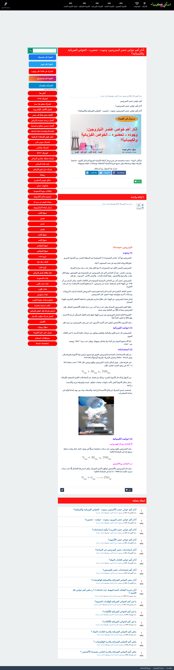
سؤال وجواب (42, 327)
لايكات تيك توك (42, 262)
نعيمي (42, 218)
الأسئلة (144, 6)
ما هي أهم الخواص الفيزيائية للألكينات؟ (119, 611)
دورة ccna (42, 256)
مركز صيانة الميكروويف (42, 207)
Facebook (120, 173)
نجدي (42, 224)
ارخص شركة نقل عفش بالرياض (42, 311)
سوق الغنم (42, 213)
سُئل (140, 96)
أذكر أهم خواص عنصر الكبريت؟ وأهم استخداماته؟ (114, 529)
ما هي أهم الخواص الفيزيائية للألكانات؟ (119, 621)
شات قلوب (42, 289)
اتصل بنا (169, 668)
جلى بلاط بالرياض (42, 164)
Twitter (107, 173)
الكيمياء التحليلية (84, 6)
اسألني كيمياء (99, 596)
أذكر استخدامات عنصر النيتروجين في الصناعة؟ (115, 550)
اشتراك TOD (42, 99)
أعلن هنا (42, 93)
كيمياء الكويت (118, 96)
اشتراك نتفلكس (42, 148)
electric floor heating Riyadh (42, 131)
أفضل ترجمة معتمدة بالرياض (42, 120)
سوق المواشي (42, 246)
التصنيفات (137, 6)
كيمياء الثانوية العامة (70, 6)
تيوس (42, 229)
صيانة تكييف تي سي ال (42, 202)
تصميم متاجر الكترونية (42, 197)
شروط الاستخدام (145, 668)
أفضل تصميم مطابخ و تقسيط (42, 126)
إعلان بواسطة (50, 90)
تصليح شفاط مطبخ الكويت (42, 300)
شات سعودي (42, 295)
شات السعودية (42, 278)
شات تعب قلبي (42, 284)
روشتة (42, 175)
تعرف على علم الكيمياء (42, 333)
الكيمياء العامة (109, 6)
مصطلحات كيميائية (42, 338)
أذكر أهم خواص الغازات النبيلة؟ (122, 560)
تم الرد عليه (129, 204)
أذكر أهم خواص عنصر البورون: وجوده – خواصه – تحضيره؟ (110, 519)
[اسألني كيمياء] (161, 4)
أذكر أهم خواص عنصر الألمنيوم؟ (122, 540)
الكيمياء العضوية (120, 6)
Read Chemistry (42, 344)
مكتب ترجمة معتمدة (42, 305)
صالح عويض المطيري (42, 180)
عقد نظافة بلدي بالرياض (42, 273)
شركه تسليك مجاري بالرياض (42, 158)
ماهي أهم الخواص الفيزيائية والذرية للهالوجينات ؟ (115, 642)
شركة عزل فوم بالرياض (42, 169)
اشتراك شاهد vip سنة (42, 104)
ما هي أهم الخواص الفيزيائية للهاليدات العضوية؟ (115, 601)
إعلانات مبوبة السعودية (42, 191)
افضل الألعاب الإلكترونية (42, 109)
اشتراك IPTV (42, 153)
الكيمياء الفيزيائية (97, 6)
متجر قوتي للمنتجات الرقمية (42, 137)
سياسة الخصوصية (158, 668)
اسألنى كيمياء (100, 513)
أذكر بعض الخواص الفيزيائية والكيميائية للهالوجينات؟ (113, 580)
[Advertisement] (87, 28)
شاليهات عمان (42, 186)
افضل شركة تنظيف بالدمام (42, 316)
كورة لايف (42, 267)
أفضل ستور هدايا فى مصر (42, 115)
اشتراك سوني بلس (42, 142)
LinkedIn (94, 173)
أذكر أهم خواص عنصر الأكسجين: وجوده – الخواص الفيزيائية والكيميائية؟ (105, 509)
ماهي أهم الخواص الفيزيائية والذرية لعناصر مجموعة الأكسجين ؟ (108, 652)
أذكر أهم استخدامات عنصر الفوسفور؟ (119, 570)
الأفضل (42, 322)
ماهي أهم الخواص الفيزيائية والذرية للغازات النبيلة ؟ (113, 631)
